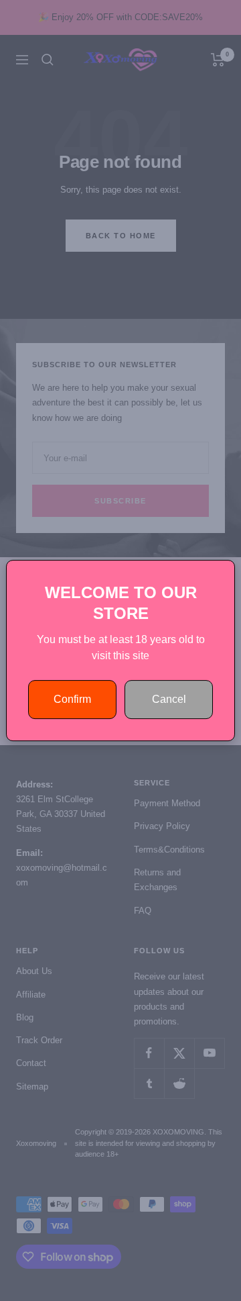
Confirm (72, 699)
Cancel (169, 699)
